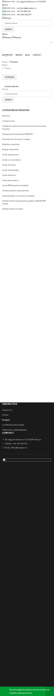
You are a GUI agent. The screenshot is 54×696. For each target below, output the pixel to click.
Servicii (5, 415)
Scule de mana (9, 165)
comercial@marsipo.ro (26, 8)
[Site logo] (7, 18)
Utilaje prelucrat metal (12, 208)
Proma (5, 89)
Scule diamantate (10, 170)
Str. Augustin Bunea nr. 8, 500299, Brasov (23, 439)
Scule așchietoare (10, 154)
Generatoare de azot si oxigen (16, 139)
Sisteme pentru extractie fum (15, 190)
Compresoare (8, 121)
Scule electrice (9, 175)
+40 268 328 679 (24, 14)
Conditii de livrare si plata (13, 424)
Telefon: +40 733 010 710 (16, 443)
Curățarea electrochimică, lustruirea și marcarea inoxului (24, 127)
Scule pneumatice (10, 180)
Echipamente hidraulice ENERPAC (17, 134)
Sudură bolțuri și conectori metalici (18, 195)
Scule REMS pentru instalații (15, 185)
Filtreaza (9, 77)
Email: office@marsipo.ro (16, 447)
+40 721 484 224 (24, 11)
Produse (6, 420)
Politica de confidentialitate (14, 430)
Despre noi (7, 410)
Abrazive (6, 115)
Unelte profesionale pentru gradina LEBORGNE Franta (24, 202)
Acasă (5, 62)
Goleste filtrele (11, 86)
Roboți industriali (10, 149)
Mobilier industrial (10, 144)
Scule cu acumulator (11, 160)
